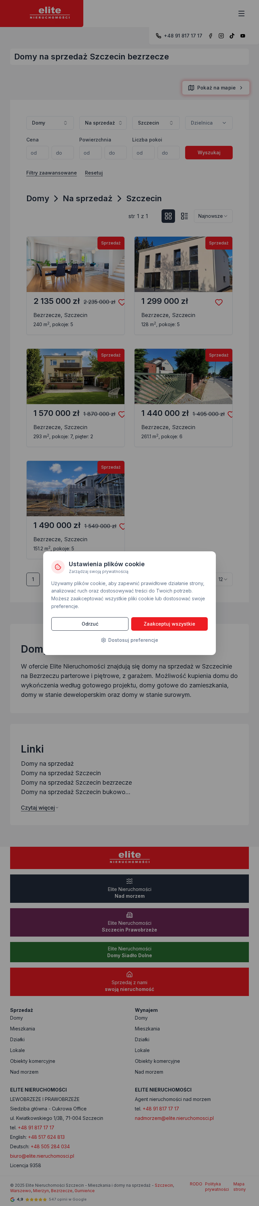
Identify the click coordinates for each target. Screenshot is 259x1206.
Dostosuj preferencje (133, 640)
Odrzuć (90, 624)
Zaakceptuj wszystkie (169, 624)
